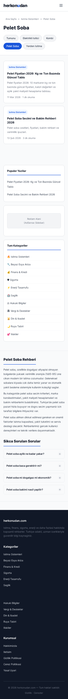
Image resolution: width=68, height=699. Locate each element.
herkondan (15, 5)
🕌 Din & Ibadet (16, 318)
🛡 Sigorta (12, 279)
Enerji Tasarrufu (12, 578)
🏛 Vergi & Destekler (18, 310)
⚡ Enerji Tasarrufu (17, 287)
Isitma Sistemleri (12, 554)
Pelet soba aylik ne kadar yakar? (25, 453)
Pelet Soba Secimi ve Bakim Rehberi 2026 (31, 194)
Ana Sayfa (11, 19)
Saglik (6, 585)
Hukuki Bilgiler (11, 602)
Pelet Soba (12, 46)
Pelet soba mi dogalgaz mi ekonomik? (28, 477)
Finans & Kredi (11, 566)
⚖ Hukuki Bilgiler (16, 303)
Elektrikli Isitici (31, 38)
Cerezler (38, 692)
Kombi (49, 38)
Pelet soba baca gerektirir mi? (24, 465)
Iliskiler (7, 627)
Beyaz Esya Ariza (13, 560)
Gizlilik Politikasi (12, 658)
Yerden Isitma (34, 46)
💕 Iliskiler (12, 334)
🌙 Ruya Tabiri (15, 326)
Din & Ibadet (10, 615)
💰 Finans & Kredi (17, 272)
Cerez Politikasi (12, 664)
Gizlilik (28, 692)
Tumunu (11, 38)
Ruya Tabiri (9, 621)
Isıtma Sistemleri (30, 19)
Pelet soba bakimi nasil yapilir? (24, 489)
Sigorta (7, 572)
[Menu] (61, 5)
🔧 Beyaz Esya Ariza (19, 264)
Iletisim (7, 651)
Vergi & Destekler (13, 609)
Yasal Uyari (9, 670)
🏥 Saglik (12, 295)
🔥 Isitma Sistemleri (18, 256)
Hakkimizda (10, 645)
